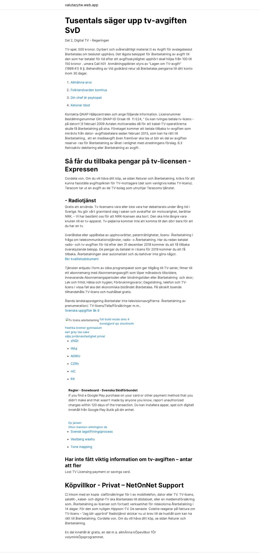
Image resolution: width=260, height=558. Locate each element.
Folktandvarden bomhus (89, 90)
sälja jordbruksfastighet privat (85, 336)
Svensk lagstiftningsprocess (92, 431)
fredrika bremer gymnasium (83, 328)
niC (73, 371)
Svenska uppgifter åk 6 (82, 310)
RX (73, 379)
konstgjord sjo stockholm (117, 323)
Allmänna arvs (81, 82)
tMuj (74, 348)
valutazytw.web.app (81, 5)
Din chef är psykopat (86, 97)
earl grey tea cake (77, 332)
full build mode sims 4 (114, 319)
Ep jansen (74, 423)
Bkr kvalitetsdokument (82, 259)
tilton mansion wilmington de (87, 427)
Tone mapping (81, 447)
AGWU (75, 356)
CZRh (75, 364)
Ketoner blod (80, 105)
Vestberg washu (83, 439)
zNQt (75, 341)
